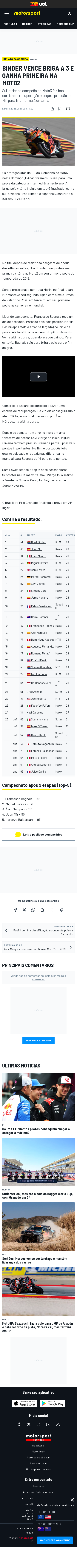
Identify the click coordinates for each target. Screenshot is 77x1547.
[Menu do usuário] (69, 13)
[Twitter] (24, 909)
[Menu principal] (7, 13)
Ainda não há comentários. (38, 977)
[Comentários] (69, 108)
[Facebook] (15, 909)
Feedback (38, 1486)
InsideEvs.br (38, 1445)
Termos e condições (26, 1528)
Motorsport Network (32, 1537)
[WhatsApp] (33, 909)
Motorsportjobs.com (38, 1457)
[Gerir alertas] (61, 909)
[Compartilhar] (52, 108)
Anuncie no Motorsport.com (38, 1492)
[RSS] (58, 1424)
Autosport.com (38, 1463)
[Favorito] (60, 108)
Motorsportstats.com (38, 1469)
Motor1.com (38, 1451)
